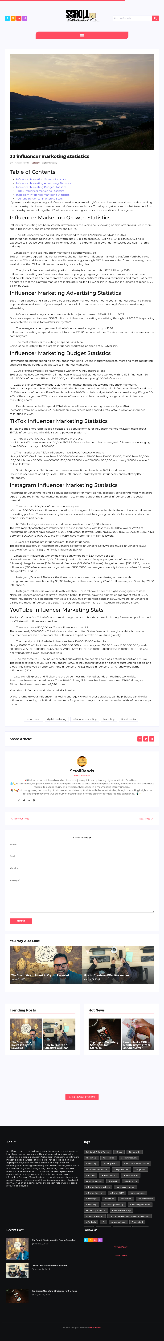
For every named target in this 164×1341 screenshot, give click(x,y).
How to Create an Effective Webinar (107, 975)
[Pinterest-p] (34, 800)
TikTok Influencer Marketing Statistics (40, 190)
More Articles (82, 775)
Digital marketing (49, 163)
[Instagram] (24, 18)
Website (14, 868)
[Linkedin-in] (29, 800)
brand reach (33, 719)
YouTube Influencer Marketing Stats (39, 198)
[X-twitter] (13, 18)
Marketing (109, 719)
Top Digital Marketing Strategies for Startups (104, 1045)
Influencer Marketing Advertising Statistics (43, 183)
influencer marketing (85, 719)
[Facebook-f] (7, 18)
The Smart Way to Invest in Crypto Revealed (40, 975)
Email (13, 856)
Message (15, 880)
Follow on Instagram (83, 1097)
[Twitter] (23, 800)
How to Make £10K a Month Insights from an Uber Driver (136, 1045)
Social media (128, 719)
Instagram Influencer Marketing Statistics (43, 194)
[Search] (155, 18)
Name (13, 844)
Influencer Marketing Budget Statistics (41, 187)
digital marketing (56, 719)
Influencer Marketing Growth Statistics (41, 179)
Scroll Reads (95, 1327)
